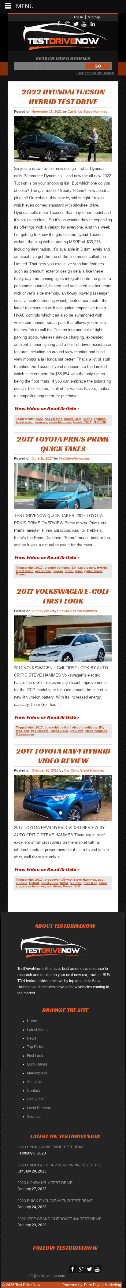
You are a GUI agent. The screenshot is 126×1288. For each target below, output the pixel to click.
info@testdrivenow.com (46, 1276)
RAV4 (64, 883)
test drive (54, 886)
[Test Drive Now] (63, 36)
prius (79, 571)
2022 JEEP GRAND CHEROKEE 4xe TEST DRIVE (59, 1219)
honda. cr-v (72, 418)
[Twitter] (89, 1269)
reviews (41, 422)
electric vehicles (57, 567)
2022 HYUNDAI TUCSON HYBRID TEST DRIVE (63, 96)
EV (74, 567)
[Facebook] (73, 1269)
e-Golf (65, 727)
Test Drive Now (27, 1285)
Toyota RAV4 (82, 422)
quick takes (93, 571)
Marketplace (37, 1073)
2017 (39, 567)
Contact (33, 1090)
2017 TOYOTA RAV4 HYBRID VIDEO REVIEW (63, 755)
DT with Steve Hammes (78, 879)
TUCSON (99, 422)
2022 (39, 418)
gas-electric (53, 418)
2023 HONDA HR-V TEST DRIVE (44, 1183)
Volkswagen (25, 734)
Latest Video (37, 1030)
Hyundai (100, 418)
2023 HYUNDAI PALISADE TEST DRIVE (51, 1147)
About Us (34, 1082)
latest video (24, 422)
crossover (52, 879)
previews (76, 730)
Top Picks (35, 1047)
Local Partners (39, 1108)
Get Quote (35, 1099)
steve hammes (60, 422)
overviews (43, 571)
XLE (77, 886)
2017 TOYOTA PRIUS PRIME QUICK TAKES (63, 443)
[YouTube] (97, 1269)
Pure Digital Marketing (102, 1285)
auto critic (52, 727)
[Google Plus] (81, 1269)
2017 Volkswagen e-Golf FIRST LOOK (63, 596)
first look (22, 730)
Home (32, 1021)
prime (69, 571)
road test (90, 883)
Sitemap (94, 17)
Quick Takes (37, 1064)
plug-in (58, 571)
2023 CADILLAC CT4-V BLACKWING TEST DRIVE (59, 1165)
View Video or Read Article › (46, 408)
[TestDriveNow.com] (55, 949)
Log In (78, 17)
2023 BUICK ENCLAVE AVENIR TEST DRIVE (55, 1201)
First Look (35, 1056)
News (31, 1038)
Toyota (21, 574)
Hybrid (87, 418)
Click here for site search (95, 73)
